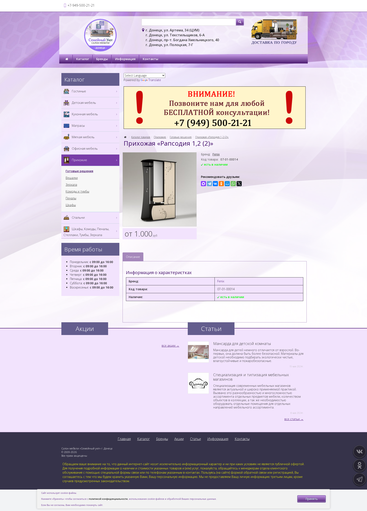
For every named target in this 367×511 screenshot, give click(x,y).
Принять (311, 499)
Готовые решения (181, 137)
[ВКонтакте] (215, 183)
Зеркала (71, 184)
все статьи (292, 419)
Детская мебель (83, 102)
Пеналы (71, 198)
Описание (133, 257)
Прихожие (160, 137)
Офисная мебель (84, 148)
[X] (239, 183)
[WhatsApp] (233, 183)
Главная (124, 438)
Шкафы (71, 205)
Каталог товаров (140, 137)
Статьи (195, 438)
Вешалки (72, 178)
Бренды (102, 59)
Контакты (150, 59)
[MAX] (203, 183)
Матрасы (78, 125)
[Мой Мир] (227, 183)
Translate (154, 80)
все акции (168, 345)
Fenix (216, 154)
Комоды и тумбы (77, 191)
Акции (179, 438)
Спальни (78, 217)
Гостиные (78, 91)
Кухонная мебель (84, 114)
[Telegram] (209, 183)
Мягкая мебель (83, 137)
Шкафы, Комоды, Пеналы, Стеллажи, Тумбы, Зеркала (86, 232)
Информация (125, 59)
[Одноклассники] (221, 183)
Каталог (82, 59)
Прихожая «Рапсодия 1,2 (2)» (212, 137)
